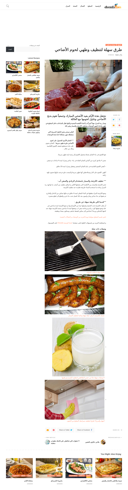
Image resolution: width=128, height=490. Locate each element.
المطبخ (119, 44)
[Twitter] (113, 119)
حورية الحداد (51, 475)
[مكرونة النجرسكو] (32, 86)
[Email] (113, 125)
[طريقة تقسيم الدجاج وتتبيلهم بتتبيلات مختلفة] (32, 122)
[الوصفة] (113, 6)
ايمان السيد (105, 475)
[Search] (7, 6)
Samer (117, 54)
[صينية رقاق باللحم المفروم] (14, 122)
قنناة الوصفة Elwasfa (64, 223)
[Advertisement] (64, 24)
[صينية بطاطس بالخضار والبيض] (32, 67)
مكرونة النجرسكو (35, 94)
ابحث (10, 49)
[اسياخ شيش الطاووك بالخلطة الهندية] (32, 103)
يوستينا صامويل (73, 475)
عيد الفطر (81, 475)
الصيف (118, 475)
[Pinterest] (119, 125)
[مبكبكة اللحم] (14, 86)
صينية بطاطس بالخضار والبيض (112, 481)
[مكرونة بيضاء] (116, 141)
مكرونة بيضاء (116, 148)
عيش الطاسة (18, 111)
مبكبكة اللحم (18, 94)
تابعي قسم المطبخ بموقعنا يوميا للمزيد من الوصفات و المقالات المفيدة (83, 217)
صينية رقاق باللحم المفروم (14, 130)
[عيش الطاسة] (14, 103)
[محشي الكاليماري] (14, 67)
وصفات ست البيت (111, 44)
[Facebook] (119, 119)
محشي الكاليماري (17, 75)
